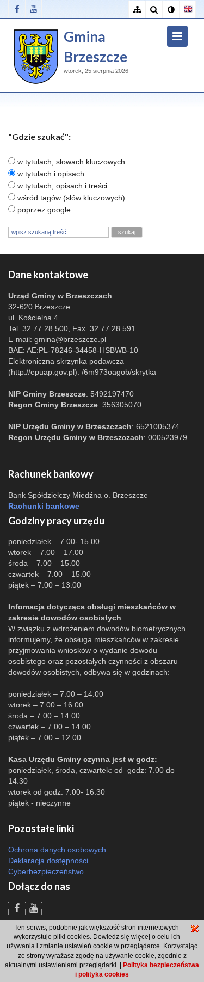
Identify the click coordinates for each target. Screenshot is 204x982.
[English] (187, 10)
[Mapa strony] (136, 10)
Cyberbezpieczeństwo (46, 871)
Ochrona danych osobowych (57, 849)
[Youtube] (33, 9)
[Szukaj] (153, 10)
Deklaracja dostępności (48, 860)
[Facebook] (16, 9)
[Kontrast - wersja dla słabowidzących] (170, 10)
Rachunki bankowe (43, 506)
